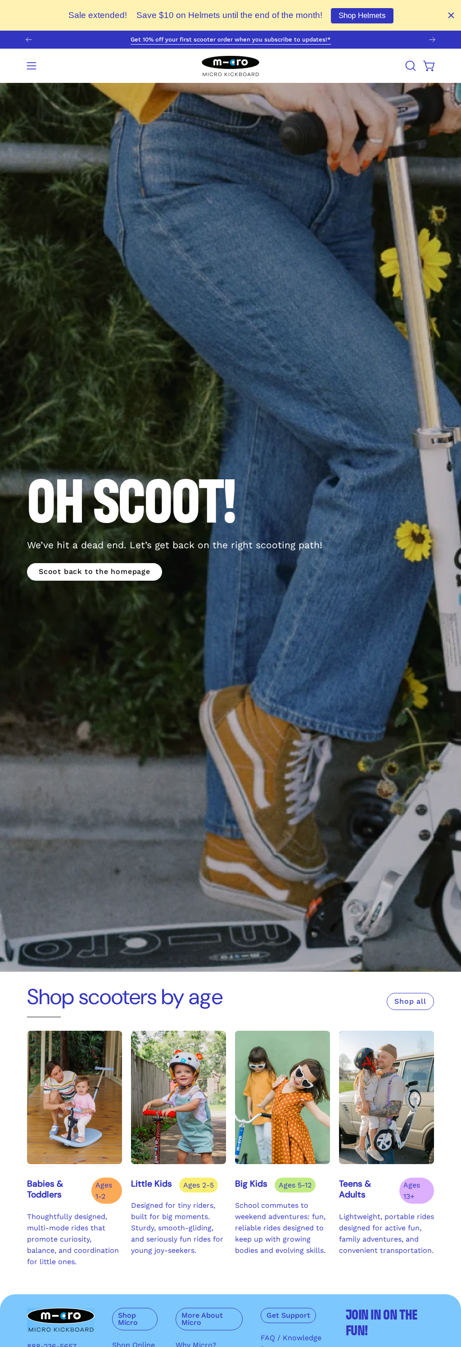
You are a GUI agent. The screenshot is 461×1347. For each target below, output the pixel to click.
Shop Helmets (362, 15)
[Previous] (29, 40)
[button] (409, 65)
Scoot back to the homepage (94, 571)
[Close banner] (451, 15)
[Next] (432, 40)
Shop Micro (128, 1319)
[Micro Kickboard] (230, 65)
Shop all (410, 1001)
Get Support (288, 1315)
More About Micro (202, 1319)
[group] (230, 40)
